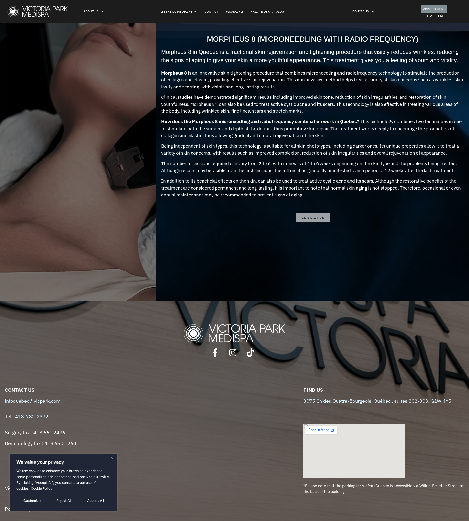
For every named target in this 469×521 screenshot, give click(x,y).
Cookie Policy (41, 488)
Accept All (95, 501)
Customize (32, 501)
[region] (63, 482)
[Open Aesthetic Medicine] (195, 11)
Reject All (63, 501)
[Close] (112, 458)
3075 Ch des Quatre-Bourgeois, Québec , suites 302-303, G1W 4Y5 (377, 401)
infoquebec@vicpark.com (32, 401)
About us (91, 11)
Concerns (360, 11)
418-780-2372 (31, 416)
